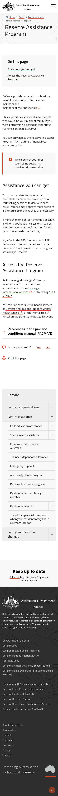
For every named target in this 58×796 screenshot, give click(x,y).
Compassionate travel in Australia (24, 446)
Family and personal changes (22, 534)
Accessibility (9, 730)
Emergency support (22, 466)
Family (13, 395)
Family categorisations (23, 407)
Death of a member (22, 506)
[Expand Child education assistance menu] (52, 426)
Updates (7, 755)
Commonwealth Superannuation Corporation (26, 684)
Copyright (7, 740)
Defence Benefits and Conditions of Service (26, 704)
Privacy (6, 750)
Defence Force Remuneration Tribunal (22, 689)
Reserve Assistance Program (27, 484)
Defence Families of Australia (18, 694)
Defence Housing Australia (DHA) (20, 655)
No (48, 347)
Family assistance (20, 417)
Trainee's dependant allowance (29, 457)
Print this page (16, 358)
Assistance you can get (21, 69)
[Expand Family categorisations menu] (52, 407)
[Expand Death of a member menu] (52, 506)
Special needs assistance (25, 435)
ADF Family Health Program (26, 475)
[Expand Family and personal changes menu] (52, 534)
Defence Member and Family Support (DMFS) (26, 666)
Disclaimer (8, 745)
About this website (12, 725)
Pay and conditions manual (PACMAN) (22, 709)
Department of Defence (15, 640)
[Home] (21, 6)
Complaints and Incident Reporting (21, 650)
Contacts (7, 735)
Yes (39, 347)
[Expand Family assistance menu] (52, 416)
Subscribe (15, 577)
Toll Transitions (10, 660)
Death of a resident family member (25, 495)
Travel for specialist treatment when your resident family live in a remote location (29, 519)
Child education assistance (26, 426)
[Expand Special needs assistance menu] (52, 435)
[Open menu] (53, 6)
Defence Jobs (9, 645)
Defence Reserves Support (17, 699)
